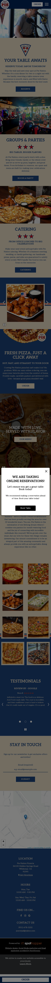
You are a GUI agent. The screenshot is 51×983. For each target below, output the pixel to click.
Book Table (25, 508)
